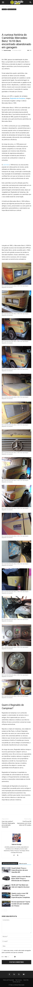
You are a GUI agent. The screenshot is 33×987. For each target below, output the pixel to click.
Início (3, 6)
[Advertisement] (16, 21)
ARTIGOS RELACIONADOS (10, 863)
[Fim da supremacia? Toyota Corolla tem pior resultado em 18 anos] (6, 904)
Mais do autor (23, 863)
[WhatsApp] (15, 54)
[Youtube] (23, 974)
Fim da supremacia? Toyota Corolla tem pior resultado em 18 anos (20, 904)
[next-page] (6, 910)
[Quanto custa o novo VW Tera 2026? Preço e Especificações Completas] (6, 895)
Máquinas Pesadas (12, 9)
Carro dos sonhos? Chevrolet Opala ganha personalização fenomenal (8, 824)
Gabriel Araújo (7, 50)
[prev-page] (3, 910)
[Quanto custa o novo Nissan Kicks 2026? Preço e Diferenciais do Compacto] (6, 879)
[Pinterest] (11, 54)
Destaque (8, 6)
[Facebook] (3, 54)
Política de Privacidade (8, 980)
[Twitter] (7, 54)
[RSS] (14, 974)
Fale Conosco (18, 980)
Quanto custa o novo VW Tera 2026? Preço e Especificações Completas (20, 895)
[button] (3, 2)
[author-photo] (16, 842)
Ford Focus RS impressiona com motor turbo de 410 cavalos (24, 823)
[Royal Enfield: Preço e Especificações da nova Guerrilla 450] (6, 870)
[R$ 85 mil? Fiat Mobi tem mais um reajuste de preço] (6, 887)
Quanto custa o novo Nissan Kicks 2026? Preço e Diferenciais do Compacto (20, 878)
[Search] (30, 2)
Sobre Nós (26, 980)
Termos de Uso (16, 982)
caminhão (6, 165)
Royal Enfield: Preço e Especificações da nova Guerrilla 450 (19, 870)
